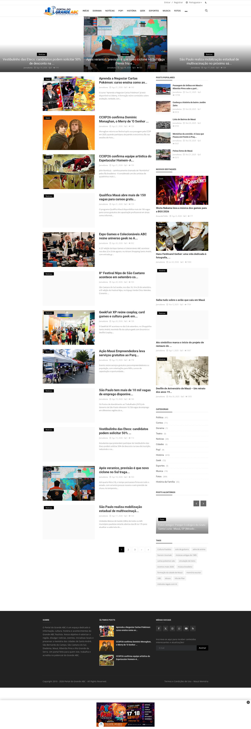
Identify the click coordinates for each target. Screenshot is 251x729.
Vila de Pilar (180, 578)
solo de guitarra (182, 549)
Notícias (110, 10)
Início (86, 10)
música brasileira (185, 566)
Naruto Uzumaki (164, 555)
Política (159, 417)
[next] (246, 44)
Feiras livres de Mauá (182, 151)
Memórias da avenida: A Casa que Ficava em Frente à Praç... (188, 135)
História (131, 10)
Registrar (178, 2)
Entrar (167, 2)
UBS (159, 578)
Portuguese (194, 2)
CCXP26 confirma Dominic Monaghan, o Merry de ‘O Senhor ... (124, 119)
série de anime (199, 549)
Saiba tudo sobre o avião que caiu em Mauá (180, 300)
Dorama (97, 10)
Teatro (159, 433)
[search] (206, 10)
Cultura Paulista (164, 549)
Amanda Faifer (162, 216)
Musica (166, 10)
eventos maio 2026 (165, 566)
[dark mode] (206, 2)
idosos (168, 578)
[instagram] (172, 628)
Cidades (160, 444)
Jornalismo (28, 67)
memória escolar (194, 572)
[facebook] (159, 628)
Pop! (120, 10)
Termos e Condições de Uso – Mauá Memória (186, 681)
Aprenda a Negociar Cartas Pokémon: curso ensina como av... (123, 80)
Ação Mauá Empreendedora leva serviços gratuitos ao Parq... (122, 353)
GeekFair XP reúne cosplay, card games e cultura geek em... (122, 314)
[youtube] (186, 628)
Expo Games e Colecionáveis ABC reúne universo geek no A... (123, 236)
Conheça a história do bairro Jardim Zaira (189, 104)
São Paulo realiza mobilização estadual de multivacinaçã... (120, 509)
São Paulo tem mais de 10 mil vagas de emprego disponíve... (125, 392)
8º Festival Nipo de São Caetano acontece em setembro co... (122, 275)
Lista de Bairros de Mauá (184, 119)
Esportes (154, 10)
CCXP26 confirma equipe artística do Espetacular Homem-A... (125, 158)
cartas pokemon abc (166, 561)
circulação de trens (187, 561)
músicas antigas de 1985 (186, 555)
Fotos (177, 10)
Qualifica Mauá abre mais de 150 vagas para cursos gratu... (122, 197)
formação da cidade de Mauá (169, 572)
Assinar (202, 647)
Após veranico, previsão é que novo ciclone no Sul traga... (124, 470)
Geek (142, 10)
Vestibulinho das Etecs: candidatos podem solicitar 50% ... (123, 431)
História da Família (165, 481)
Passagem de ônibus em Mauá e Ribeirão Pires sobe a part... (187, 87)
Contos (159, 422)
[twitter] (165, 628)
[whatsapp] (179, 628)
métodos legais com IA (167, 584)
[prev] (4, 44)
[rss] (193, 628)
